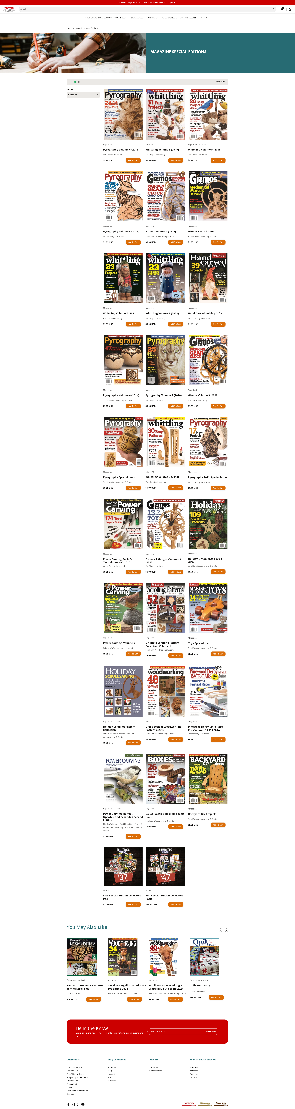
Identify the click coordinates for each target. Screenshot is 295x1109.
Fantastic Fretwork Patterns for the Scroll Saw (85, 987)
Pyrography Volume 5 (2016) (121, 231)
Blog (110, 1070)
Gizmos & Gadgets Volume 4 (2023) (163, 560)
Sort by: (70, 89)
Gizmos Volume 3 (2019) (203, 395)
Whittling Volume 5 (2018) (204, 149)
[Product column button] (71, 82)
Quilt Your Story (200, 985)
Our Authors (154, 1067)
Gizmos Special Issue (201, 231)
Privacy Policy (72, 1084)
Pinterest (194, 1074)
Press (110, 1077)
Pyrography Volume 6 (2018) (121, 149)
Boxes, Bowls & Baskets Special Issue (165, 815)
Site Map (70, 1094)
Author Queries (155, 1070)
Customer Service (74, 1067)
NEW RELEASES (136, 17)
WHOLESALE (190, 17)
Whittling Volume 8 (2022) (162, 313)
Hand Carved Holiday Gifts (205, 313)
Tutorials (112, 1080)
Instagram (194, 1070)
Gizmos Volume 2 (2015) (161, 231)
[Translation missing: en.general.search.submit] (274, 9)
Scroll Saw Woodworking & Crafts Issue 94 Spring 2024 (166, 987)
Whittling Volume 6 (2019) (162, 149)
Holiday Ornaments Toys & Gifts (205, 560)
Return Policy (72, 1070)
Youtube (193, 1077)
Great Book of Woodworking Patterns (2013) (163, 728)
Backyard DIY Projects (202, 814)
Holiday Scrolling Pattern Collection (119, 728)
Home (69, 28)
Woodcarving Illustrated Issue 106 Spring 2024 (127, 987)
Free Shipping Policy (75, 1074)
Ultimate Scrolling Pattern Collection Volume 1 (163, 644)
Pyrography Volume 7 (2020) (164, 395)
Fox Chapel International (77, 1090)
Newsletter (112, 1074)
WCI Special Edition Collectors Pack (164, 897)
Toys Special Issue (199, 643)
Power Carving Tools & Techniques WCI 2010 (117, 560)
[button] (98, 17)
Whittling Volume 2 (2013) (162, 476)
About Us (112, 1067)
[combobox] (147, 9)
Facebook (194, 1067)
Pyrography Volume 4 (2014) (121, 395)
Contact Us (71, 1087)
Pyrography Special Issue (119, 477)
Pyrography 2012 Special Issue (207, 477)
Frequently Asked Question (78, 1077)
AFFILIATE (205, 17)
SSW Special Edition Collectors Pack (122, 897)
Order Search (72, 1080)
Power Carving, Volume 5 (119, 643)
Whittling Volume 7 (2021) (119, 313)
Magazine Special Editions (86, 28)
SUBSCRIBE (211, 1032)
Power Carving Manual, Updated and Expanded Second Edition (123, 817)
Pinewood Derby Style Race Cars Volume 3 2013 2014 (205, 728)
